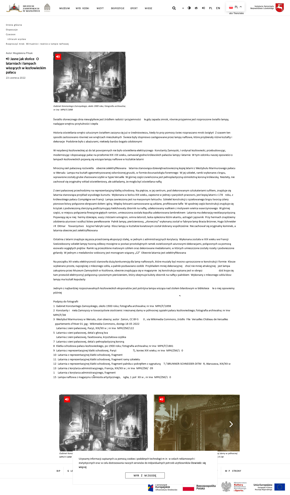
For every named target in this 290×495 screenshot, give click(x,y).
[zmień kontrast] (189, 8)
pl (210, 8)
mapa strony (233, 471)
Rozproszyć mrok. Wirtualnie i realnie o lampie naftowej (37, 44)
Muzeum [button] (64, 8)
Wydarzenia (83, 8)
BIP (58, 471)
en (218, 8)
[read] (203, 8)
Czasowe (11, 34)
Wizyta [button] (101, 8)
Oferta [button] (134, 8)
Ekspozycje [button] (117, 8)
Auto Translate (236, 13)
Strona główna (14, 25)
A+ (182, 8)
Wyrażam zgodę (145, 475)
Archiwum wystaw (16, 39)
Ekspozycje (12, 30)
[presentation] (70, 424)
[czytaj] (196, 8)
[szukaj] (174, 8)
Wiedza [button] (149, 8)
